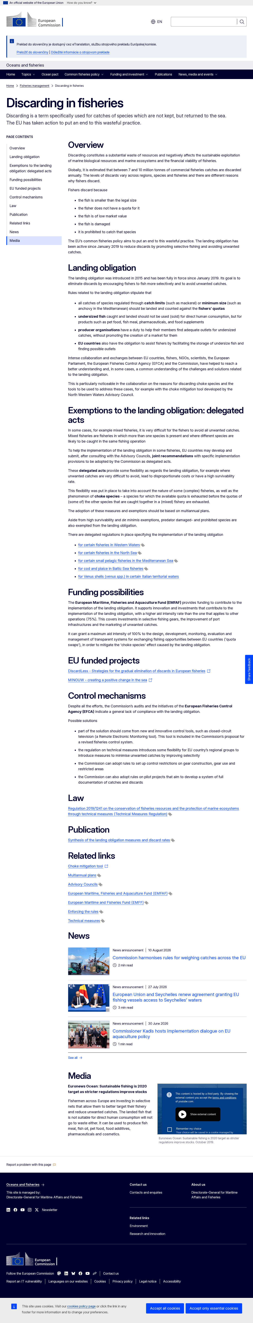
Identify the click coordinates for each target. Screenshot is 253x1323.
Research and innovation (147, 1234)
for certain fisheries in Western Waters (109, 545)
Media (14, 240)
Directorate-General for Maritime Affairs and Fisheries (214, 1194)
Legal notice (148, 1281)
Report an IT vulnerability (24, 1281)
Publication (18, 214)
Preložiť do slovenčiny (32, 52)
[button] (31, 1164)
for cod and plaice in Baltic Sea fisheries (110, 568)
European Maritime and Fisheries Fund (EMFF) (106, 902)
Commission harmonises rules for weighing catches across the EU (179, 957)
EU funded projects (25, 188)
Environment (139, 1226)
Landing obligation (24, 157)
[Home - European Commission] (38, 20)
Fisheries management (34, 85)
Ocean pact (50, 74)
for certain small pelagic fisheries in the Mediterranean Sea (125, 561)
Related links (19, 223)
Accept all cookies (165, 1308)
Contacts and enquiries (146, 1192)
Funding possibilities (25, 180)
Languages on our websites (68, 1281)
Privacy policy (122, 1281)
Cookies (100, 1281)
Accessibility (172, 1281)
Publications (163, 74)
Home (10, 74)
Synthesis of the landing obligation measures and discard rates (119, 840)
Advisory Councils (83, 884)
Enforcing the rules (83, 911)
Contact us (111, 1273)
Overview (17, 148)
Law (12, 206)
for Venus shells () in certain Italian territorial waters (128, 576)
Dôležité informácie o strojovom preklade (80, 52)
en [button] (159, 22)
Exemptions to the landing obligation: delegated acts (30, 168)
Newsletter (49, 1210)
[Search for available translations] (143, 545)
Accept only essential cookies (214, 1308)
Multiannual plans (82, 875)
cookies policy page (81, 1306)
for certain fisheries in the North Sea (107, 553)
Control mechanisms (26, 197)
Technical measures (84, 921)
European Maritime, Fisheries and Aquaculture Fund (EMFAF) (118, 893)
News (14, 232)
